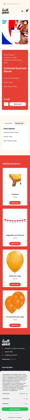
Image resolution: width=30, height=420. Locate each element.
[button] (22, 11)
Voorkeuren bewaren (15, 413)
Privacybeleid (18, 417)
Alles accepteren (15, 409)
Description (8, 123)
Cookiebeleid (11, 417)
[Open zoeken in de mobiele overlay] (15, 4)
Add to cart (18, 104)
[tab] (8, 123)
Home (6, 55)
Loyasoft (13, 359)
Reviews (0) (19, 123)
